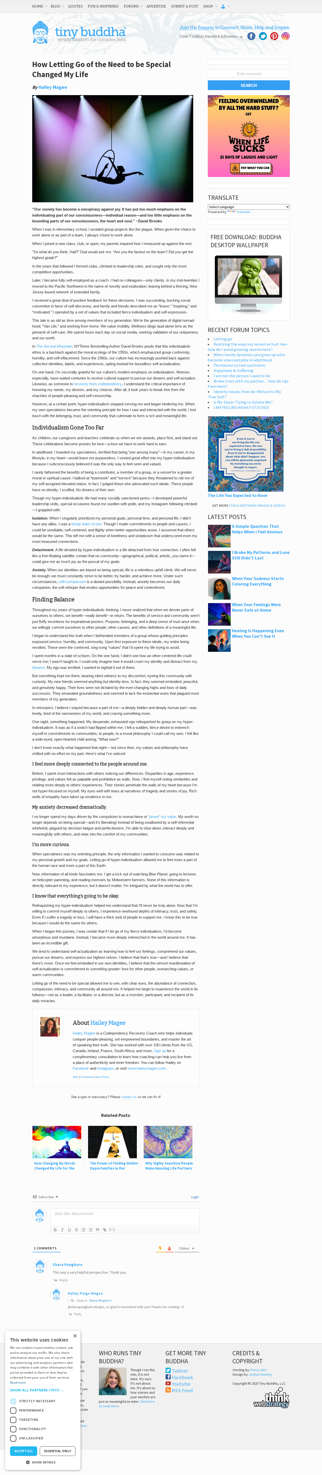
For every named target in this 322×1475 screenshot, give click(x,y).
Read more (18, 1382)
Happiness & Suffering (233, 370)
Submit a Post (184, 6)
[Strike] (76, 1230)
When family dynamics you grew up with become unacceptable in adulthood (246, 357)
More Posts (102, 1076)
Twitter (180, 1371)
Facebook (81, 1068)
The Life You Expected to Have (237, 495)
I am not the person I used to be (242, 375)
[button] (42, 1390)
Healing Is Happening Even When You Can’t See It (258, 633)
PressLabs (258, 1370)
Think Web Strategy (261, 1397)
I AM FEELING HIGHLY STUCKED (241, 407)
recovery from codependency (98, 384)
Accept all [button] (23, 1451)
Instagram (105, 1068)
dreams (38, 668)
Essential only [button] (57, 1451)
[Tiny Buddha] (79, 42)
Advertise (156, 6)
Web (75, 1076)
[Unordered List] (90, 1230)
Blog (55, 6)
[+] (112, 1229)
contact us (129, 1097)
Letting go (223, 339)
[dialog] (42, 1400)
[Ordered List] (83, 1230)
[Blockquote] (97, 1230)
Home (37, 6)
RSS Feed (182, 1390)
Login (194, 1197)
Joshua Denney (260, 1374)
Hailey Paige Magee (85, 1293)
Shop (208, 6)
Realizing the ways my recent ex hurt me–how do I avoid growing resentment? (248, 347)
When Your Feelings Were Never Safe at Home (256, 607)
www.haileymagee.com (147, 1068)
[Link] (104, 1230)
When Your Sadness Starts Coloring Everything (258, 581)
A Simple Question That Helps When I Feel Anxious (257, 529)
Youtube (181, 1384)
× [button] (75, 1336)
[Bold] (55, 1230)
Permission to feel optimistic (240, 365)
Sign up (160, 1051)
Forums (131, 6)
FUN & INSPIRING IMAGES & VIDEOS (257, 505)
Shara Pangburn (100, 1300)
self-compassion (72, 582)
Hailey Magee (52, 87)
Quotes (75, 6)
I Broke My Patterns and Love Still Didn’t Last (261, 555)
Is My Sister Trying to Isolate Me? (243, 402)
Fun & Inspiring (103, 6)
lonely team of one (86, 524)
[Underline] (69, 1230)
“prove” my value (162, 817)
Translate (243, 212)
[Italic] (62, 1230)
